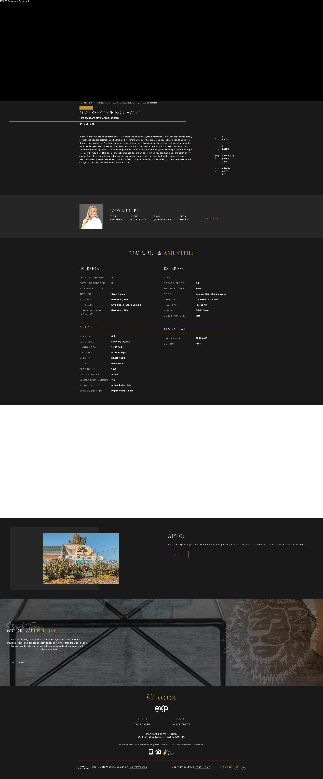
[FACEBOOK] (223, 767)
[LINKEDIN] (243, 767)
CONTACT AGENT (212, 219)
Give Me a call (142, 724)
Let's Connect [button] (19, 663)
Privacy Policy (202, 767)
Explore (178, 555)
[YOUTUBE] (229, 767)
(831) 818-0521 (138, 220)
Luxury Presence (138, 767)
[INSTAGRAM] (236, 767)
